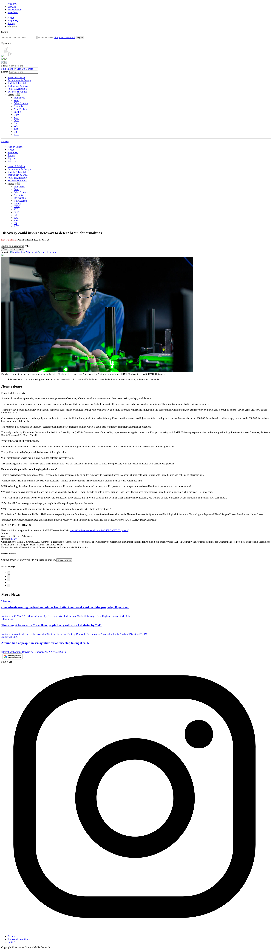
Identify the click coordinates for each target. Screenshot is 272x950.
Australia (18, 106)
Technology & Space (18, 86)
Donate (29, 68)
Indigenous (19, 97)
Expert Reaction (48, 252)
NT (15, 131)
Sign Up (21, 68)
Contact (11, 942)
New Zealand (20, 109)
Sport (16, 100)
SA (15, 123)
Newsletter (13, 12)
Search (4, 65)
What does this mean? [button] (13, 249)
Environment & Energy (19, 80)
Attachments (32, 252)
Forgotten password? (64, 37)
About (11, 17)
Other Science (21, 103)
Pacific (17, 111)
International (20, 198)
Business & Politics (17, 91)
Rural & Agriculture (17, 88)
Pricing (11, 23)
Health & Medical (16, 77)
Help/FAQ (13, 20)
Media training (15, 9)
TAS (16, 128)
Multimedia (18, 252)
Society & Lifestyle (17, 83)
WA (16, 126)
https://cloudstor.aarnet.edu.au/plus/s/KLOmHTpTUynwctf (99, 530)
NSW (17, 114)
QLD (16, 120)
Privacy (11, 936)
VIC (16, 117)
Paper (14, 539)
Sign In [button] (13, 26)
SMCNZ (12, 6)
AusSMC (12, 4)
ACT (16, 134)
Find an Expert (8, 68)
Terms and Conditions (18, 939)
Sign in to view (64, 560)
